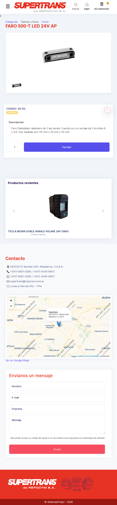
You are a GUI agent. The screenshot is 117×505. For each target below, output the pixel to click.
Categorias (11, 21)
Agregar (66, 147)
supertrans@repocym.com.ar (27, 281)
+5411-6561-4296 (20, 271)
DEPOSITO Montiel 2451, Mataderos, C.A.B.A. (36, 266)
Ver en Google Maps (17, 360)
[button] (103, 211)
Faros (45, 21)
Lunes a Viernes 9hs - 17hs (26, 286)
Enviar (57, 449)
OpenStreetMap (92, 356)
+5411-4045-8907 (44, 271)
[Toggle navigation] (7, 6)
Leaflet (80, 356)
